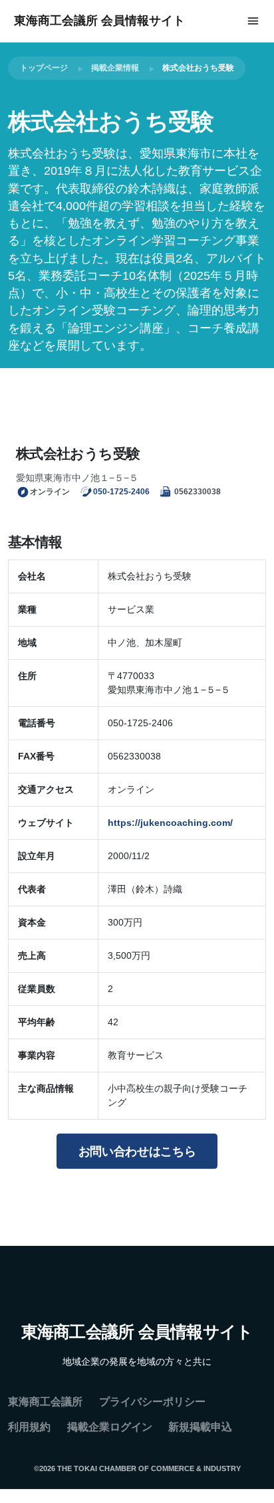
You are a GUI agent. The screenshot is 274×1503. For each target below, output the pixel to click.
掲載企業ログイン (109, 1427)
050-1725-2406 (121, 491)
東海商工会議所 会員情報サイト (99, 20)
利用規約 (29, 1427)
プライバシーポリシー (152, 1401)
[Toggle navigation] (253, 21)
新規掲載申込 (200, 1427)
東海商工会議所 (45, 1401)
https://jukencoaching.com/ (170, 822)
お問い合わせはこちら (137, 1151)
